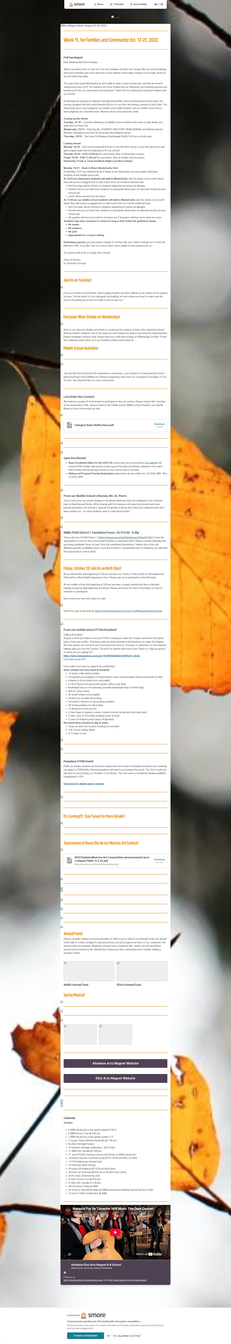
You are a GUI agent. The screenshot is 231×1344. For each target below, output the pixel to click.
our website (152, 462)
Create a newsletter (86, 1335)
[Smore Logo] (77, 4)
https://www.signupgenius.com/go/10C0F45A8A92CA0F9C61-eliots (102, 655)
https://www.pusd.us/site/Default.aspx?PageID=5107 (126, 537)
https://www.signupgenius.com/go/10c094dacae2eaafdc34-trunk (128, 611)
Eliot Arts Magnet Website (115, 1078)
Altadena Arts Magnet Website (115, 1063)
